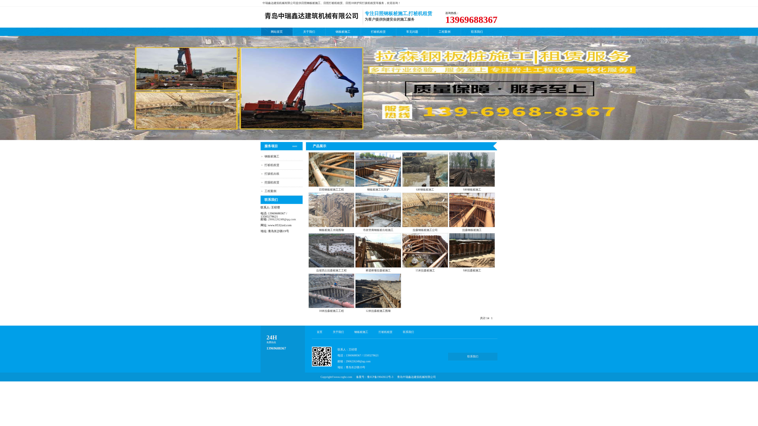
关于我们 (309, 31)
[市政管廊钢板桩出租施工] (378, 226)
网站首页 (277, 31)
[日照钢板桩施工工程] (331, 185)
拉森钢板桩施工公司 (425, 230)
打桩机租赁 (378, 31)
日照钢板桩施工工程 (331, 189)
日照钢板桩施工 (311, 3)
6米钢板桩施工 (425, 189)
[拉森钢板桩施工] (472, 226)
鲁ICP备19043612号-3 (380, 377)
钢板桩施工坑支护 (378, 189)
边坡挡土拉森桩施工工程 (331, 270)
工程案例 (444, 31)
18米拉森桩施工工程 (331, 310)
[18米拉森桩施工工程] (331, 306)
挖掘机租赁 (272, 182)
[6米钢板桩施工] (425, 185)
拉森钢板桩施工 (472, 230)
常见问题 (412, 31)
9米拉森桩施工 (472, 270)
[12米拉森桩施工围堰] (378, 306)
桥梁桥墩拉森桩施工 (378, 270)
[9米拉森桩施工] (472, 266)
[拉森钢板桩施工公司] (425, 226)
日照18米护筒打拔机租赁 (360, 3)
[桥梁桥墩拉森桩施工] (378, 266)
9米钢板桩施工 (472, 189)
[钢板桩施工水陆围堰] (331, 226)
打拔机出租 (272, 173)
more (295, 142)
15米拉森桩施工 (425, 270)
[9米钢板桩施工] (472, 185)
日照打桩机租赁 (333, 3)
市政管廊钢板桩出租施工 (378, 230)
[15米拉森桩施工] (425, 266)
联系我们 (477, 31)
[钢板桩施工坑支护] (378, 185)
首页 (319, 332)
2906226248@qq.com (282, 219)
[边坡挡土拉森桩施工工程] (331, 266)
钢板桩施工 (343, 31)
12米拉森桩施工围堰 (378, 310)
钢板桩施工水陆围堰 (331, 230)
